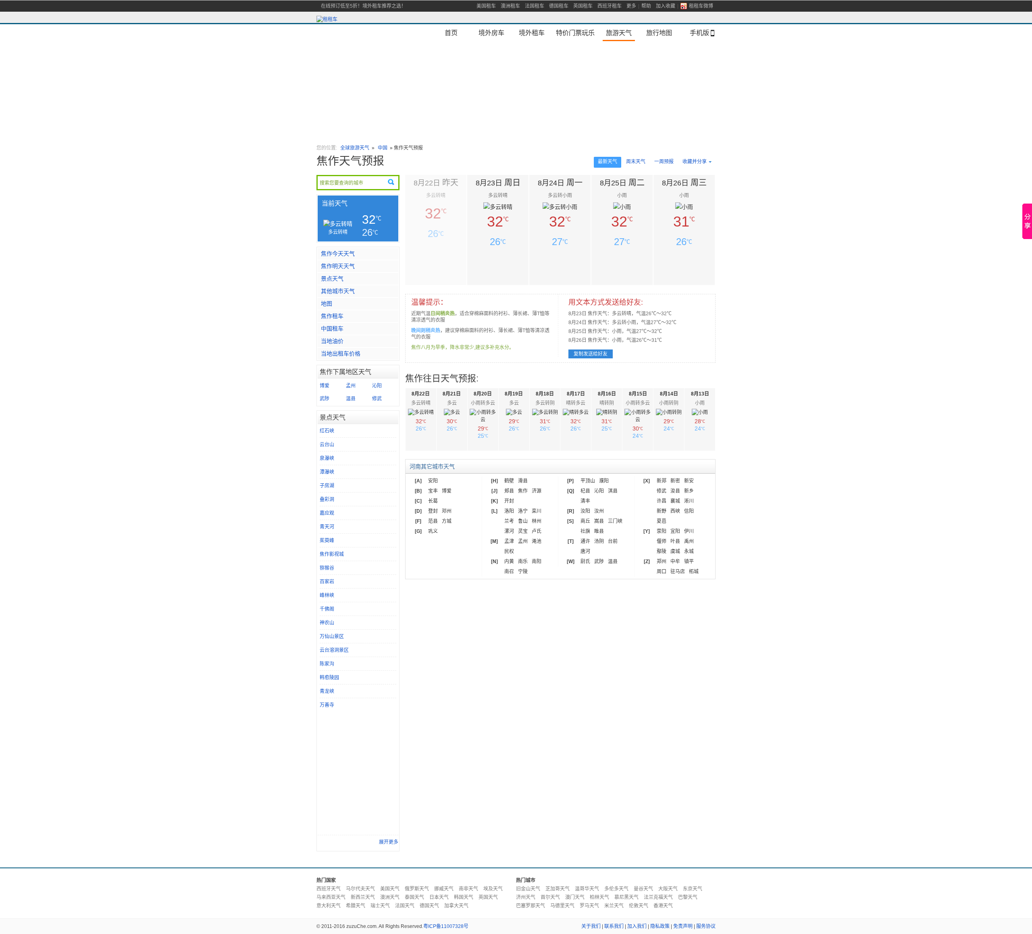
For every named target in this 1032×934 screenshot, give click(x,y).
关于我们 (591, 926)
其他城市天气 (338, 291)
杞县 (585, 491)
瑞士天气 (380, 906)
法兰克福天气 (658, 897)
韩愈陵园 (329, 677)
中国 (383, 148)
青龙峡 (327, 691)
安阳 (433, 481)
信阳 (689, 511)
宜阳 (675, 531)
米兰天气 (614, 906)
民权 (509, 551)
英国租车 (583, 6)
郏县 (509, 491)
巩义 (433, 531)
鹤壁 (509, 481)
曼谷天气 (643, 889)
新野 (661, 511)
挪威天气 (444, 889)
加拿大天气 (456, 906)
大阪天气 (668, 889)
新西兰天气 (363, 897)
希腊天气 (355, 906)
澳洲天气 (389, 897)
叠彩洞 (327, 499)
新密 (675, 481)
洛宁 (523, 511)
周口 (661, 571)
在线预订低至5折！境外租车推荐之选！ (363, 6)
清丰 (585, 501)
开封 (509, 501)
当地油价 (332, 341)
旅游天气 (619, 32)
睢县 (599, 531)
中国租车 (332, 328)
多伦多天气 (616, 889)
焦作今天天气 (338, 253)
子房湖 (327, 486)
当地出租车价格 (340, 353)
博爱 (324, 386)
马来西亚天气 (330, 897)
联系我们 (614, 926)
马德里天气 (562, 906)
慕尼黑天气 (626, 897)
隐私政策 (660, 926)
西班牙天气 (328, 889)
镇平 (689, 561)
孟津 (509, 541)
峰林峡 (327, 595)
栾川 (536, 511)
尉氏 (585, 561)
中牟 (675, 561)
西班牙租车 (609, 6)
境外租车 (532, 32)
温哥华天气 (587, 889)
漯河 (509, 531)
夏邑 (661, 521)
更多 (631, 6)
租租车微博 (701, 6)
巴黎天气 (687, 897)
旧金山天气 (528, 889)
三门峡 (615, 521)
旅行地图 (659, 32)
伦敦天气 (638, 906)
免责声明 (683, 926)
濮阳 (604, 481)
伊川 (689, 531)
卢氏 (536, 531)
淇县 (613, 491)
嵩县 (599, 521)
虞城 (675, 551)
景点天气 (332, 278)
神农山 (327, 623)
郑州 (661, 561)
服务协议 (706, 926)
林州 (536, 521)
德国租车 (558, 6)
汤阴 (599, 541)
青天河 (327, 527)
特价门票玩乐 (575, 32)
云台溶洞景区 (334, 650)
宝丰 (433, 491)
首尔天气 (550, 897)
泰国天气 (414, 897)
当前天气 (334, 203)
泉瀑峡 (327, 458)
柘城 (694, 571)
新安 (689, 481)
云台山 (327, 444)
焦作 (523, 491)
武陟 (324, 398)
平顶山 (587, 481)
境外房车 (491, 32)
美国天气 (389, 889)
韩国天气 (463, 897)
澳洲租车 (510, 6)
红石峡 (327, 431)
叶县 (675, 541)
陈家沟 (327, 664)
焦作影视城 (332, 554)
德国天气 (429, 906)
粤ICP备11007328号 (445, 926)
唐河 (585, 551)
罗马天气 (589, 906)
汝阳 (585, 511)
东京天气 (692, 889)
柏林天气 (599, 897)
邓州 (447, 511)
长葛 (433, 501)
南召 (509, 571)
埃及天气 (493, 889)
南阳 (536, 561)
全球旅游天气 (354, 148)
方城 (447, 521)
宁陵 (523, 571)
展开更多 (388, 842)
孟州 (351, 386)
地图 (326, 303)
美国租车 (486, 6)
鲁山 (523, 521)
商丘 (585, 521)
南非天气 (468, 889)
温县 (351, 398)
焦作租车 (332, 316)
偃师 (661, 541)
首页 (451, 32)
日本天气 (439, 897)
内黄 (509, 561)
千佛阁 (327, 609)
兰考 (509, 521)
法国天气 (404, 906)
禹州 (689, 541)
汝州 (599, 511)
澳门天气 (575, 897)
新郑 (661, 481)
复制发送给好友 (591, 354)
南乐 (523, 561)
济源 (536, 491)
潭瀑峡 (327, 472)
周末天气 (635, 161)
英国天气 (488, 897)
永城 (689, 551)
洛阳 (509, 511)
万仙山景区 (332, 636)
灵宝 (523, 531)
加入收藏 (665, 6)
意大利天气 (328, 906)
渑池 (536, 541)
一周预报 (664, 161)
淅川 (689, 501)
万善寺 (327, 705)
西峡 (675, 511)
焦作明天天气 (338, 266)
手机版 (699, 32)
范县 (433, 521)
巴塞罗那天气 (530, 906)
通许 (585, 541)
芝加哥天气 (557, 889)
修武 (377, 398)
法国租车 (534, 6)
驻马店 (677, 571)
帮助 (646, 6)
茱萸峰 (327, 540)
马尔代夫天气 (360, 889)
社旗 (585, 531)
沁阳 (377, 386)
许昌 (661, 501)
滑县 (523, 481)
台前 (613, 541)
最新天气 (607, 161)
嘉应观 (327, 513)
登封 (433, 511)
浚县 (675, 491)
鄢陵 (661, 551)
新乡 (689, 491)
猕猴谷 (327, 568)
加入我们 (637, 926)
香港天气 (663, 906)
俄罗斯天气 (417, 889)
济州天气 (525, 897)
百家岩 (327, 582)
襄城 (675, 501)
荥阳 (661, 531)
